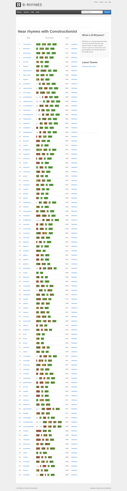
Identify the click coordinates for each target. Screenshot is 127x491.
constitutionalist (28, 422)
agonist (25, 198)
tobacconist (26, 75)
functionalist (27, 321)
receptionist (26, 127)
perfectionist (27, 53)
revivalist (26, 373)
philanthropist (27, 382)
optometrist (26, 290)
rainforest (26, 347)
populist (25, 303)
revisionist (26, 224)
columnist (26, 237)
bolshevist (26, 404)
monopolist (26, 286)
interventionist (27, 88)
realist (25, 453)
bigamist (25, 246)
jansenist (26, 141)
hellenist (25, 193)
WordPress (108, 488)
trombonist (26, 233)
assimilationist (27, 97)
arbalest (25, 308)
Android (101, 2)
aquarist (25, 312)
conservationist (28, 106)
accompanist (27, 57)
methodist (26, 369)
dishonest (26, 277)
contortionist (27, 44)
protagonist (26, 149)
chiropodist (26, 294)
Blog (110, 2)
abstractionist (27, 70)
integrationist (27, 119)
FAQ (106, 2)
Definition (74, 44)
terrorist (25, 387)
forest (25, 338)
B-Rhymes (31, 5)
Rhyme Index (34, 488)
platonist (25, 264)
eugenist (25, 259)
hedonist (25, 207)
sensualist (26, 461)
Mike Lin (22, 488)
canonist (25, 189)
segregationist (27, 132)
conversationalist (28, 426)
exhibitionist (26, 202)
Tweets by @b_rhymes (89, 66)
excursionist (27, 92)
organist (25, 79)
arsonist (25, 62)
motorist (25, 431)
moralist (25, 395)
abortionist (26, 48)
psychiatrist (26, 448)
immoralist (26, 360)
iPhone (96, 2)
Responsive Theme (94, 488)
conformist (26, 365)
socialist (25, 299)
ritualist (25, 457)
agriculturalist (27, 409)
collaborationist (28, 101)
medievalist (26, 378)
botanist (25, 66)
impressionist (27, 211)
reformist (26, 400)
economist (26, 158)
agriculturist (26, 268)
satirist (25, 352)
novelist (25, 391)
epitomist (26, 242)
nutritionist (26, 215)
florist (24, 334)
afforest (25, 325)
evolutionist (26, 84)
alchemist (26, 281)
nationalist (26, 439)
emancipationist (28, 114)
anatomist (26, 167)
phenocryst (26, 444)
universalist (26, 356)
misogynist (26, 154)
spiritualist (26, 466)
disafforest (26, 330)
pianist (25, 176)
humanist (26, 180)
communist (26, 171)
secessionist (27, 229)
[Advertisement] (54, 22)
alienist (25, 255)
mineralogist (27, 417)
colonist (25, 145)
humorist (26, 316)
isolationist (26, 123)
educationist (27, 110)
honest (25, 273)
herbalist (25, 413)
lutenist (25, 163)
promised (26, 251)
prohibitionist (27, 220)
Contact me (27, 488)
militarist (25, 435)
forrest (25, 343)
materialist (26, 475)
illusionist (26, 136)
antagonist (26, 185)
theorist (25, 470)
